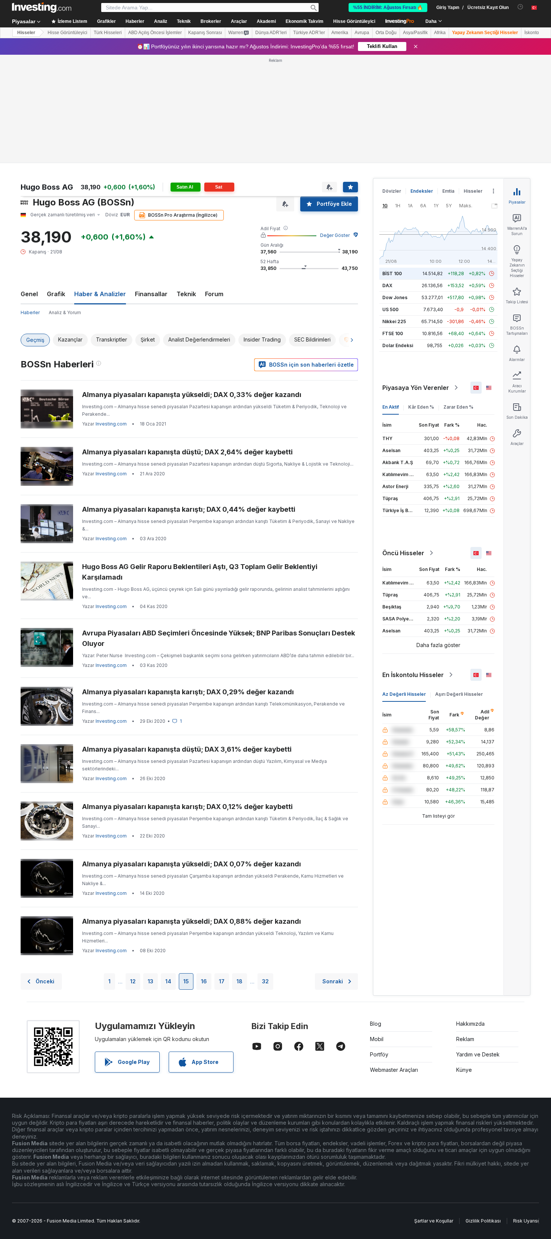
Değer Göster (335, 235)
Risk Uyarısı (526, 1221)
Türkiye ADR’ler (309, 32)
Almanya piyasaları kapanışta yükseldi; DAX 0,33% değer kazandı (191, 395)
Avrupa (362, 32)
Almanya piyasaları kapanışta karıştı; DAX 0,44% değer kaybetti (188, 509)
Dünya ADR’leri (271, 32)
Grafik (56, 294)
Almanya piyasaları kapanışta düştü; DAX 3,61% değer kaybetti (187, 749)
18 (240, 981)
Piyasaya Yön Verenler (415, 387)
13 (150, 981)
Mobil (376, 1039)
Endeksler (421, 191)
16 (204, 981)
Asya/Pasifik (415, 32)
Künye (464, 1070)
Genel (29, 294)
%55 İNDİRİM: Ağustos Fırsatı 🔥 (388, 7)
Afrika (440, 32)
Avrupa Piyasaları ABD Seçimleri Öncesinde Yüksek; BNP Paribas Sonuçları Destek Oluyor (218, 638)
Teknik (186, 294)
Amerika (339, 32)
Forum (214, 294)
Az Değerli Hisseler (404, 694)
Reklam (465, 1039)
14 (168, 981)
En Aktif (390, 407)
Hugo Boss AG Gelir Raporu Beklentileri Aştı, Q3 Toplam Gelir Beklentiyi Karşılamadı (199, 572)
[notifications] (520, 6)
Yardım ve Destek (478, 1054)
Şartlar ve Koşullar (433, 1221)
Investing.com (111, 424)
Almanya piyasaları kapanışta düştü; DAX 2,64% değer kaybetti (187, 452)
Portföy (379, 1054)
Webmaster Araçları (394, 1070)
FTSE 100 (392, 333)
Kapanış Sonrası (205, 32)
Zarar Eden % (458, 407)
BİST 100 (392, 273)
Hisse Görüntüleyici (354, 21)
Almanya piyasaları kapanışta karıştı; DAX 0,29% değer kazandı (188, 692)
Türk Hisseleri (108, 32)
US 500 (390, 309)
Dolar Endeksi (397, 345)
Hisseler (26, 32)
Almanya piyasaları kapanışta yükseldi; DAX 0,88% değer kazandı (191, 921)
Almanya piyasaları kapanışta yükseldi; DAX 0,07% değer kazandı (191, 864)
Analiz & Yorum (65, 312)
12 (133, 981)
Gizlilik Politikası (483, 1221)
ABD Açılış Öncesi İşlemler (155, 32)
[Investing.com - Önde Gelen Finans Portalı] (41, 7)
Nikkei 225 (394, 321)
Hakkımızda (470, 1023)
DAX (387, 285)
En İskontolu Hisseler (413, 675)
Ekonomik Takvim (304, 21)
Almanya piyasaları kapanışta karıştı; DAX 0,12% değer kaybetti (187, 807)
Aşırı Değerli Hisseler (459, 694)
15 (186, 981)
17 (222, 981)
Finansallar (151, 294)
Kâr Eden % (421, 407)
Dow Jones (394, 297)
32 (265, 981)
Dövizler (391, 191)
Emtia (448, 191)
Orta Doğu (386, 32)
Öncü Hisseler (403, 553)
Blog (375, 1023)
